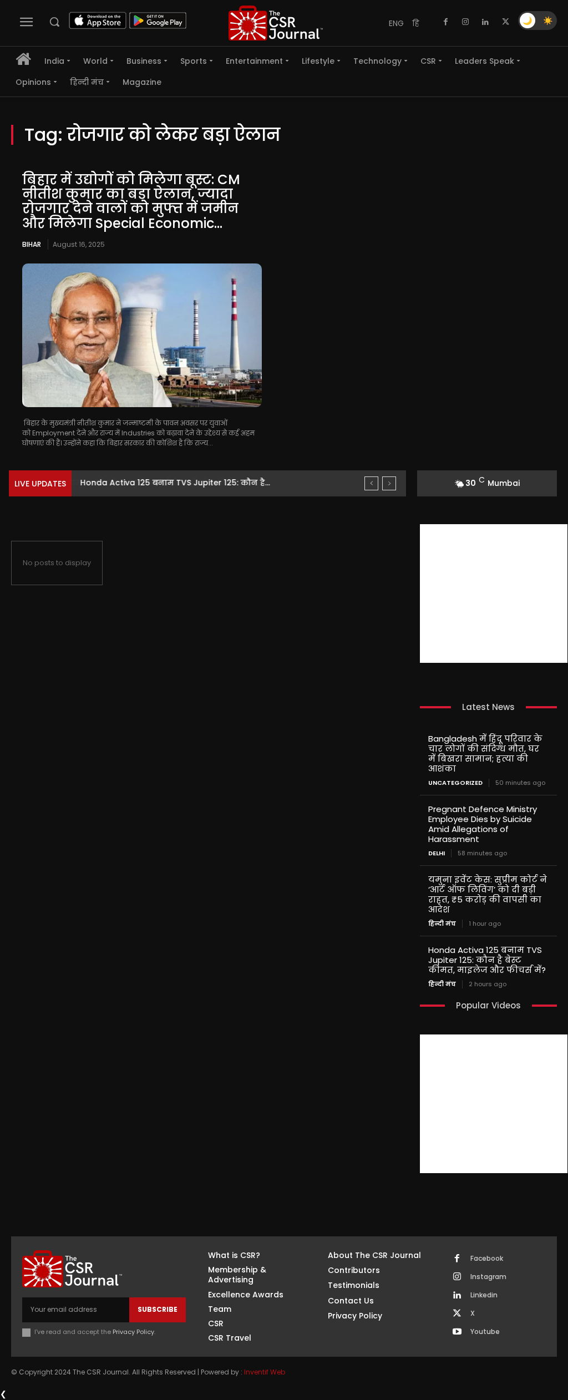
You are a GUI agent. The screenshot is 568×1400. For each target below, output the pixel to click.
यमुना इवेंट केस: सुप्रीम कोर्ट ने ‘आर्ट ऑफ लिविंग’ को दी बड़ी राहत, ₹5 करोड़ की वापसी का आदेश (487, 894)
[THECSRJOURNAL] (275, 23)
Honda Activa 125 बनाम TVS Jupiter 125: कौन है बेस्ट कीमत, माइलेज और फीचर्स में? (487, 960)
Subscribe (158, 1309)
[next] (389, 483)
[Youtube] (457, 1332)
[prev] (371, 483)
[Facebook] (445, 22)
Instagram (488, 1276)
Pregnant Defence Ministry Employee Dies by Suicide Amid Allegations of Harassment (482, 824)
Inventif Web (264, 1372)
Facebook (486, 1258)
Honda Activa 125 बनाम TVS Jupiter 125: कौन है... (175, 482)
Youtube (485, 1331)
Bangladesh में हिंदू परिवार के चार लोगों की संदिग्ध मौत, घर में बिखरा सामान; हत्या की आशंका (485, 753)
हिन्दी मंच (442, 924)
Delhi (436, 853)
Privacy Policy (133, 1331)
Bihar (31, 244)
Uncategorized (455, 783)
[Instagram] (465, 22)
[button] (54, 21)
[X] (505, 22)
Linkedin (484, 1295)
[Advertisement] (493, 593)
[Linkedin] (485, 22)
